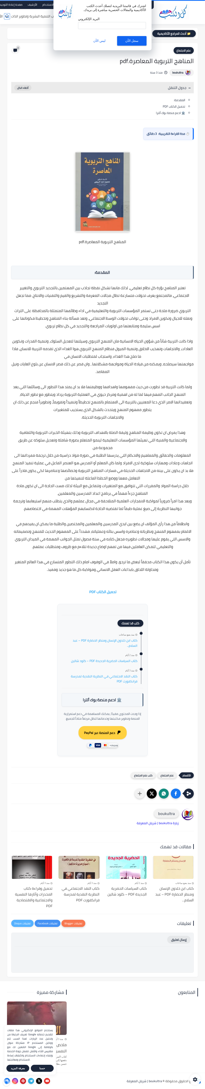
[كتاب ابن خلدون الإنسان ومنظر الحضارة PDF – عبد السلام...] (173, 867)
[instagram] (15, 1081)
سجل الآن (131, 40)
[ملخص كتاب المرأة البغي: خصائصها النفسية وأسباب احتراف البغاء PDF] (37, 1018)
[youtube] (47, 1081)
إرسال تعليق (179, 940)
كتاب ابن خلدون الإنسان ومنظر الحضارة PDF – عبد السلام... (105, 643)
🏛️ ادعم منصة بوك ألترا (170, 113)
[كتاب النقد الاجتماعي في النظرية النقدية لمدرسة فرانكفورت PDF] (79, 867)
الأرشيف (32, 4)
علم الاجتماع (184, 50)
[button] (176, 794)
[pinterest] (23, 1081)
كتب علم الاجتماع (143, 775)
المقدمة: (179, 100)
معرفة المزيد (18, 1068)
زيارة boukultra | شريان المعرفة (158, 823)
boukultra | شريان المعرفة (144, 1081)
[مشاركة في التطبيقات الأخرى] (140, 794)
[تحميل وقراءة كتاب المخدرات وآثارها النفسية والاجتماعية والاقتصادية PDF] (31, 867)
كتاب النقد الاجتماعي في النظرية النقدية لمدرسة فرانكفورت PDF (104, 679)
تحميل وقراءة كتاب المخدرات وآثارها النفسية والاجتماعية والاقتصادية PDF (33, 897)
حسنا (42, 1068)
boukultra (177, 72)
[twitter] (39, 1081)
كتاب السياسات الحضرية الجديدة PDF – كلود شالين (104, 661)
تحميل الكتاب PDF (173, 106)
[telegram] (31, 1081)
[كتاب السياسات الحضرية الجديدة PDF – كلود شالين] (126, 867)
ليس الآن (99, 40)
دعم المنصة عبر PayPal (99, 733)
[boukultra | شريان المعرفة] (174, 12)
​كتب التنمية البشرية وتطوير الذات (34, 16)
